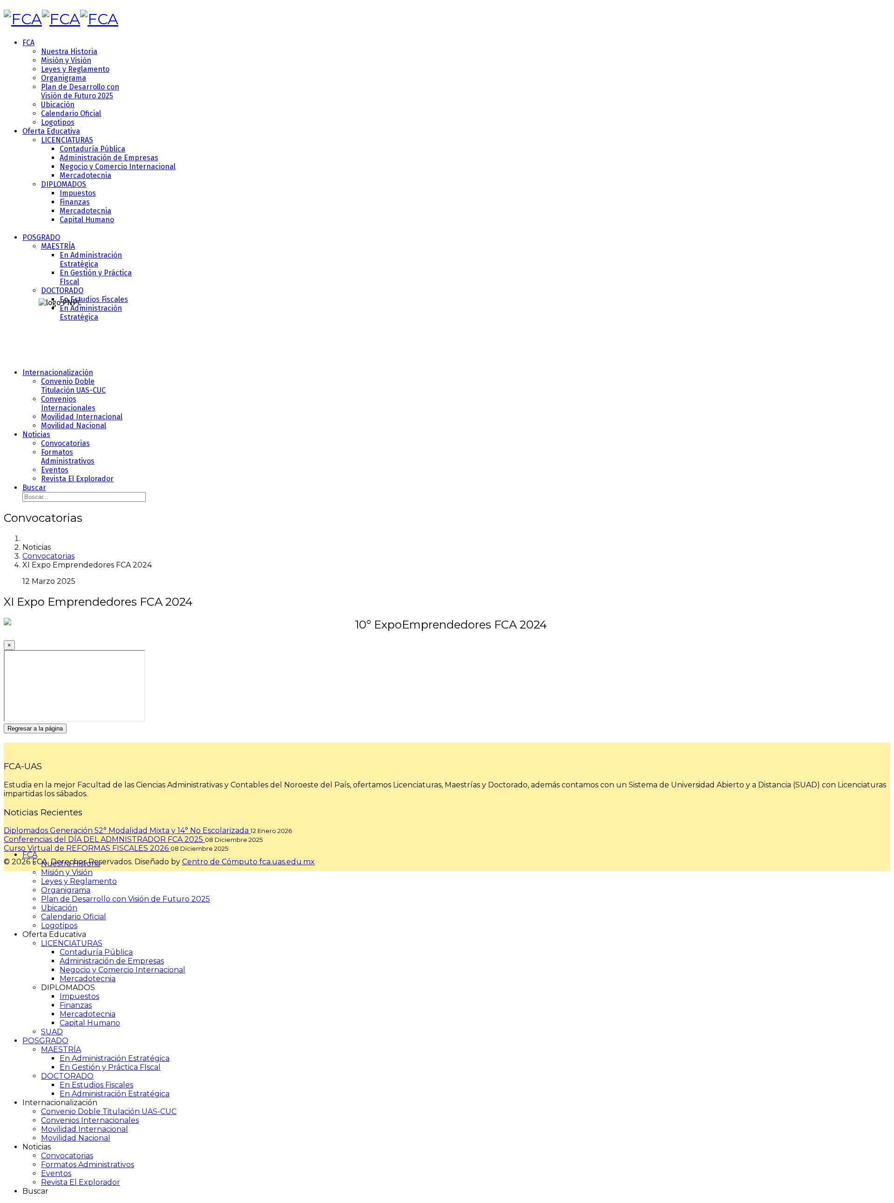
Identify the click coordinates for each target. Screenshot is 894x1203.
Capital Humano (87, 219)
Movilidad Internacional (81, 416)
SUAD (52, 1031)
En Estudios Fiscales (94, 299)
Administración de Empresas (109, 157)
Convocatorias (65, 443)
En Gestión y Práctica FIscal (110, 1067)
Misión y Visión (66, 60)
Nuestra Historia (69, 51)
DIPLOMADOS (63, 184)
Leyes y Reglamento (75, 69)
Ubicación (57, 104)
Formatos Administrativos (68, 456)
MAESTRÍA (58, 246)
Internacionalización (57, 372)
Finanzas (75, 202)
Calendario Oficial (71, 113)
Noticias (36, 434)
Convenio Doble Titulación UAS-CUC (73, 386)
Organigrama (63, 78)
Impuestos (78, 193)
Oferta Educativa (51, 131)
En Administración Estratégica (91, 259)
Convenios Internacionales (68, 403)
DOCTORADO (62, 290)
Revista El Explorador (77, 478)
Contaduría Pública (92, 148)
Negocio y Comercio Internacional (118, 166)
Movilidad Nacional (73, 425)
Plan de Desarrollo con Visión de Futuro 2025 (80, 91)
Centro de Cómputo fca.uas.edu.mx (248, 861)
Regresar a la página (35, 728)
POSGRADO (41, 237)
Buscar (34, 487)
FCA (28, 42)
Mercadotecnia (85, 175)
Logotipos (57, 122)
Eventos (54, 469)
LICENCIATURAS (67, 140)
